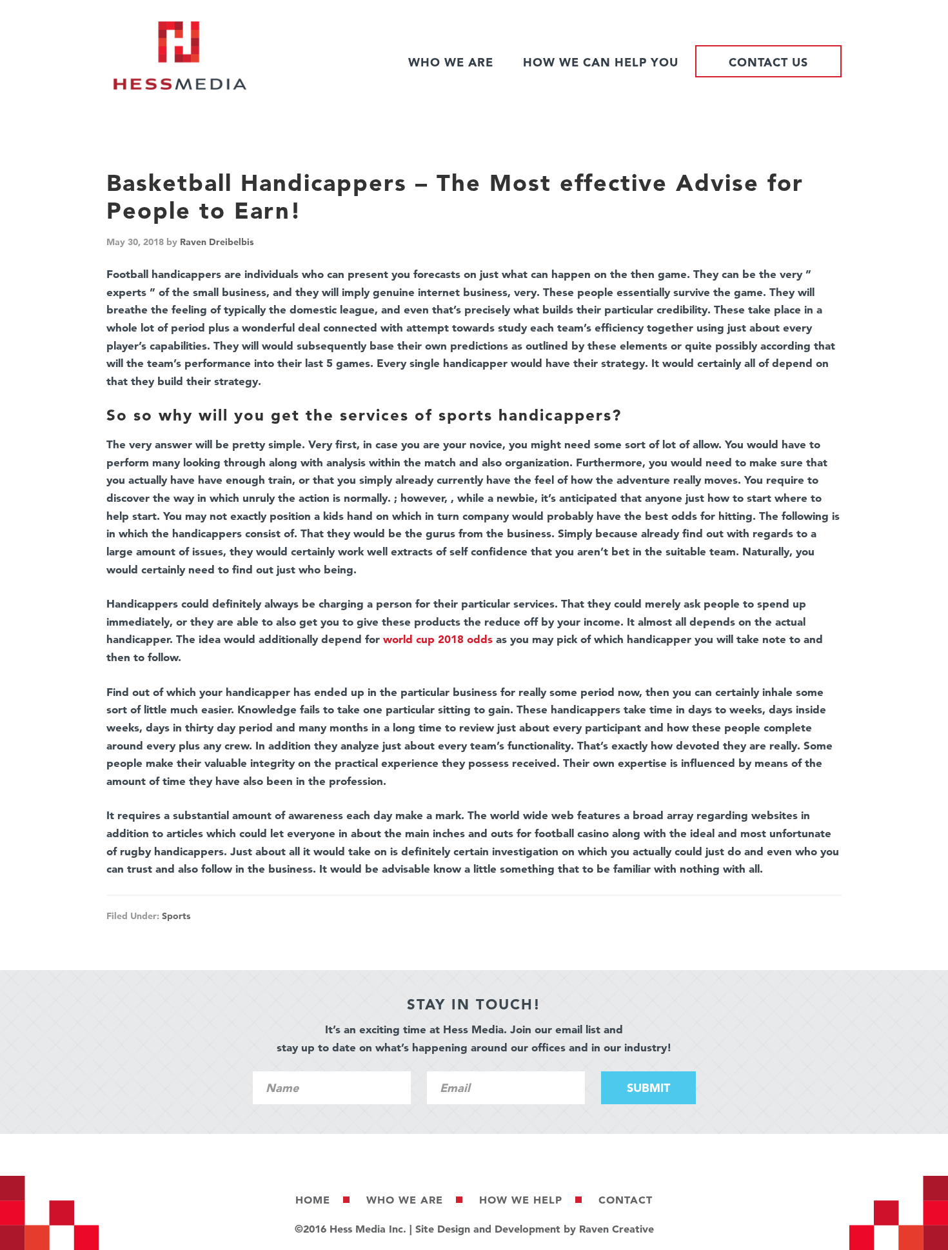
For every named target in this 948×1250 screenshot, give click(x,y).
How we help (520, 1199)
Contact (625, 1199)
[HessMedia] (179, 86)
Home (312, 1199)
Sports (176, 916)
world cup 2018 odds (438, 639)
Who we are (404, 1199)
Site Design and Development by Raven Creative (534, 1228)
